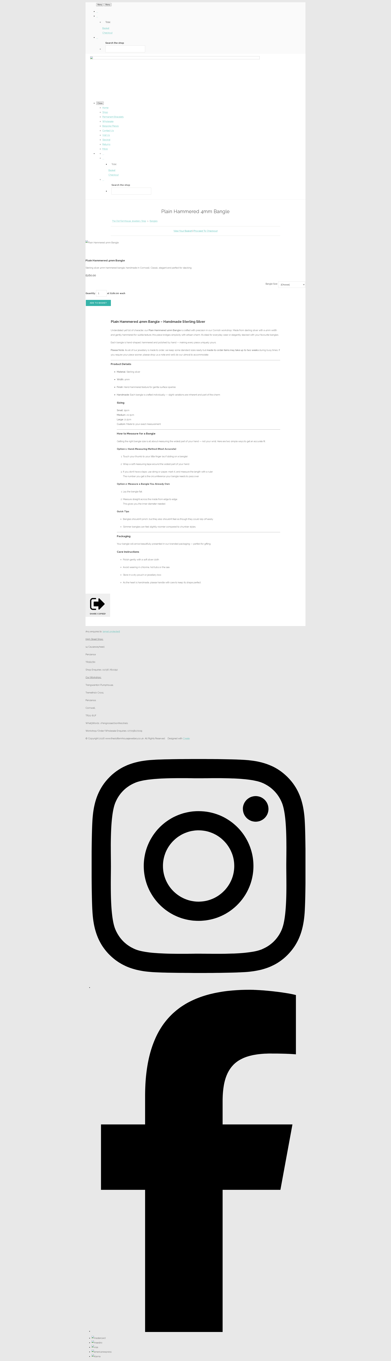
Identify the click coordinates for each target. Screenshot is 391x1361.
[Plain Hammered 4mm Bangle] (90, 251)
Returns (106, 144)
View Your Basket (183, 231)
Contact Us (108, 130)
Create (186, 738)
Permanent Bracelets (113, 116)
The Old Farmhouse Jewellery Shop (129, 221)
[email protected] (111, 631)
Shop (105, 112)
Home (105, 107)
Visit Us (106, 135)
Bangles (153, 221)
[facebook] (198, 1331)
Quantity (90, 293)
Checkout (107, 32)
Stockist (106, 139)
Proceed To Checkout (205, 231)
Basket (105, 28)
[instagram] (198, 987)
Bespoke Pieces (110, 126)
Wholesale (107, 121)
